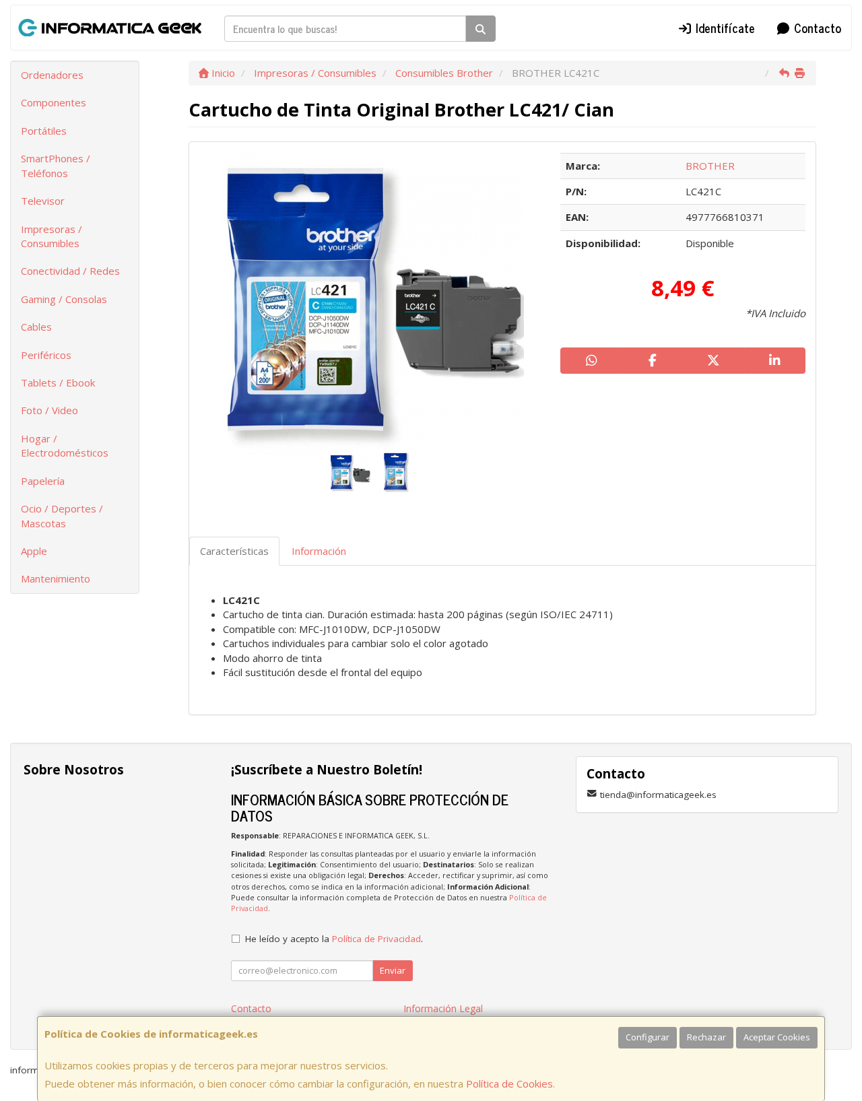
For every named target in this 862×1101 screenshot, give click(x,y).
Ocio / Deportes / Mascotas (62, 515)
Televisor (43, 200)
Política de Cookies (509, 1083)
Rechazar (706, 1037)
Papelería (43, 481)
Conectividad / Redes (70, 270)
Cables (36, 326)
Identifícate (723, 28)
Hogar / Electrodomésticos (64, 445)
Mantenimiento (55, 578)
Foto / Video (49, 410)
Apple (34, 551)
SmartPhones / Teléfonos (55, 165)
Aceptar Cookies (776, 1037)
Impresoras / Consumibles (51, 236)
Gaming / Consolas (64, 299)
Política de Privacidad (376, 939)
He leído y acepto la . (334, 939)
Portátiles (44, 130)
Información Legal (443, 1008)
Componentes (53, 102)
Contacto (816, 28)
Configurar (647, 1037)
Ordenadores (52, 74)
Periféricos (46, 355)
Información (319, 551)
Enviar (392, 970)
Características (234, 551)
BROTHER (710, 165)
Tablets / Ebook (58, 382)
